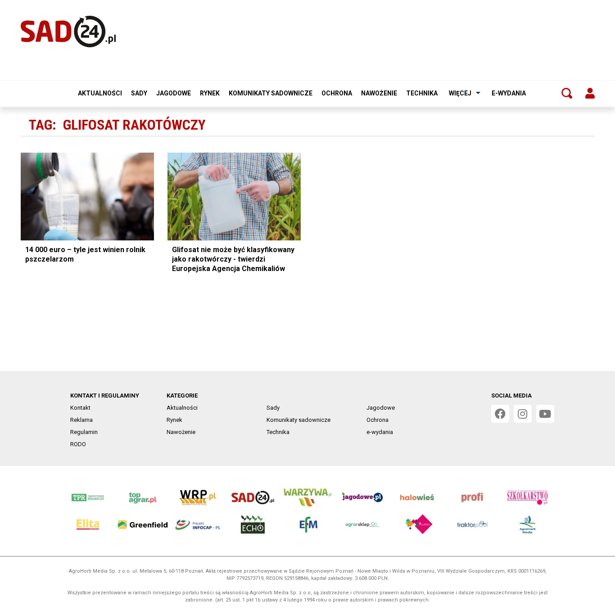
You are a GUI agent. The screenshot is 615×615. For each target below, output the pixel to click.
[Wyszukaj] (566, 93)
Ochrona (336, 93)
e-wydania (509, 93)
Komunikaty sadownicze (270, 93)
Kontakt (80, 407)
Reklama (81, 419)
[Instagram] (523, 414)
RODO (78, 444)
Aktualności (100, 93)
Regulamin (84, 432)
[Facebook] (500, 414)
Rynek (210, 93)
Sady (139, 93)
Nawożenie (379, 93)
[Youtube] (545, 414)
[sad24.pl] (68, 31)
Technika (422, 93)
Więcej (460, 93)
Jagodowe (173, 93)
